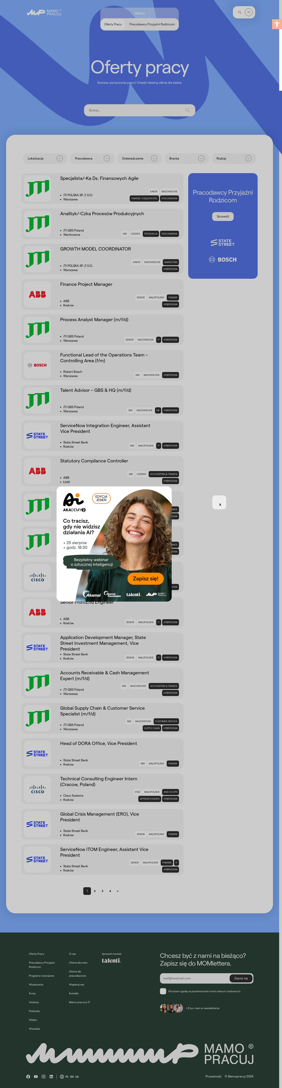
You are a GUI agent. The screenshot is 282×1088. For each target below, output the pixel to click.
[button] (277, 24)
